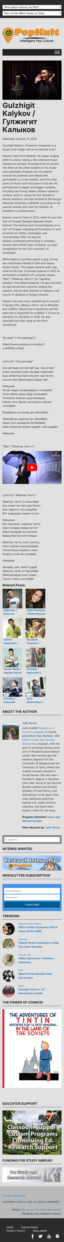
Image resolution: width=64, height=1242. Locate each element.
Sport (21, 986)
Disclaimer (40, 1231)
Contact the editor (13, 1195)
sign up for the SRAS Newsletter (41, 1209)
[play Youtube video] (32, 467)
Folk (29, 955)
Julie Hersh (29, 723)
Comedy (22, 924)
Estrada (22, 955)
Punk (20, 970)
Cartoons (22, 939)
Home (9, 1227)
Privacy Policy (15, 1231)
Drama (30, 924)
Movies (38, 924)
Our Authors (29, 1227)
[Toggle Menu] (57, 52)
